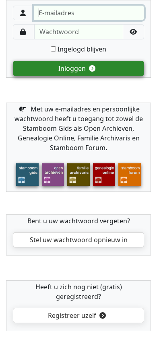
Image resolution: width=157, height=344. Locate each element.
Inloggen (72, 68)
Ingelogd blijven (81, 49)
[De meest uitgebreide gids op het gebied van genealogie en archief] (27, 173)
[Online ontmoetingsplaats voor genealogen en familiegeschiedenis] (129, 173)
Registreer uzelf (73, 315)
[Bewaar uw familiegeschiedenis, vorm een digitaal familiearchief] (78, 173)
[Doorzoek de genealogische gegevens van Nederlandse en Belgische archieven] (53, 173)
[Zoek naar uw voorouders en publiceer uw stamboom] (104, 173)
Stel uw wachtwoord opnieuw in (79, 239)
